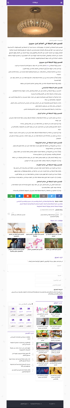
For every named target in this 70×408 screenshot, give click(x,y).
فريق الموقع (24, 403)
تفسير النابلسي (21, 201)
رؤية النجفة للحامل (56, 206)
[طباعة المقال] (11, 196)
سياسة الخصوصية (35, 403)
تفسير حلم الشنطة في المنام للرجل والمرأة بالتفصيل (50, 214)
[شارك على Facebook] (59, 196)
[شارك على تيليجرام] (19, 196)
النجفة (51, 201)
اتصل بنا (51, 403)
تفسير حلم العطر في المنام (35, 249)
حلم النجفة (34, 204)
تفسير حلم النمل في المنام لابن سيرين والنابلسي (55, 377)
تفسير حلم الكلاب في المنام (18, 213)
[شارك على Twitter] (51, 196)
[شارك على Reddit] (27, 196)
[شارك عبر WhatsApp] (35, 196)
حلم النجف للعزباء (44, 204)
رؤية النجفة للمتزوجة (43, 206)
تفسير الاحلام (53, 40)
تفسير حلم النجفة (56, 204)
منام (47, 65)
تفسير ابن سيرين (32, 201)
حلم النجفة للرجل (25, 204)
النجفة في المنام (43, 201)
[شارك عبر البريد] (43, 196)
